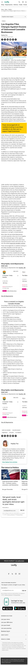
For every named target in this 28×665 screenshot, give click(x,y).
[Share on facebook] (2, 40)
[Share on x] (5, 40)
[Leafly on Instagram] (16, 574)
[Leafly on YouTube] (19, 574)
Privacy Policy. (17, 594)
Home (2, 9)
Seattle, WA (22, 267)
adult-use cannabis (6, 430)
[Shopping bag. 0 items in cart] (26, 2)
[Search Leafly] (19, 2)
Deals (20, 4)
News (6, 9)
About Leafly (4, 634)
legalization (4, 432)
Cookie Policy (16, 661)
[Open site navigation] (2, 2)
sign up (22, 510)
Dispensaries (9, 4)
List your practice (6, 628)
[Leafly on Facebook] (8, 574)
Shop (2, 4)
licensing (11, 432)
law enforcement (16, 430)
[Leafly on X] (12, 574)
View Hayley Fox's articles (9, 462)
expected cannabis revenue (17, 243)
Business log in (5, 631)
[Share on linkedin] (8, 40)
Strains (25, 4)
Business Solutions (6, 615)
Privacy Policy (19, 514)
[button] (16, 40)
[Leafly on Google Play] (20, 608)
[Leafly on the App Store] (7, 608)
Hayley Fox (4, 35)
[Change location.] (23, 2)
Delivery (16, 4)
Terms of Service (11, 514)
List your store (5, 619)
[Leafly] (6, 2)
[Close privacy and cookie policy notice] (26, 658)
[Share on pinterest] (10, 40)
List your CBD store (6, 622)
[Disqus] (14, 538)
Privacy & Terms (5, 639)
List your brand (5, 625)
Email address (5, 507)
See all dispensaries (7, 296)
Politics (10, 9)
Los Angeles (18, 432)
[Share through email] (13, 40)
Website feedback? (14, 561)
